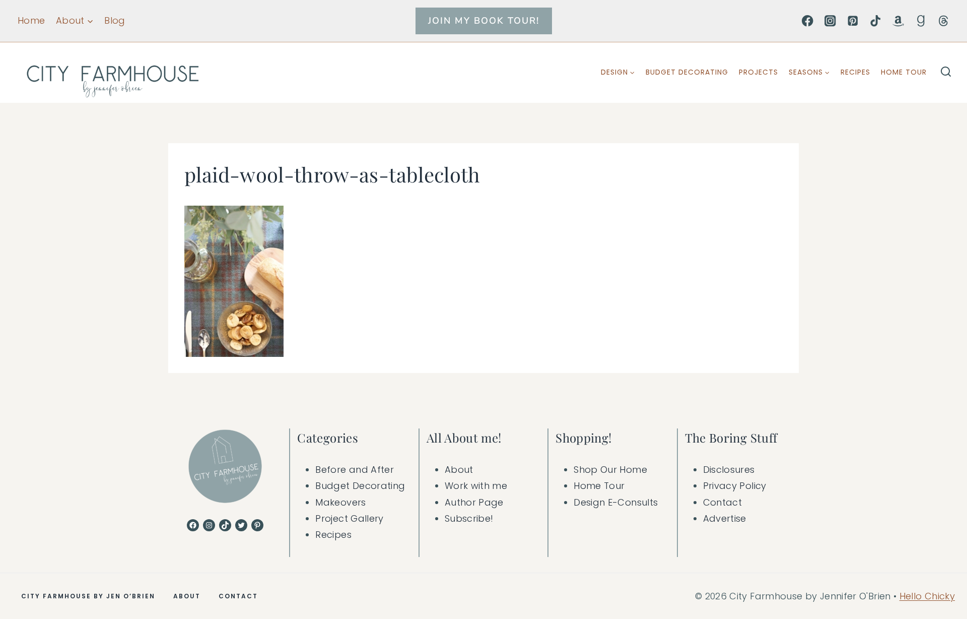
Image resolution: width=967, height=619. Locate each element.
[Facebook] (807, 21)
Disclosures (729, 469)
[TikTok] (875, 21)
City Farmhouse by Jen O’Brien (88, 596)
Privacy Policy (735, 485)
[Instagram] (830, 21)
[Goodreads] (921, 21)
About (459, 469)
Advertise (724, 518)
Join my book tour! (483, 21)
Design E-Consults (616, 502)
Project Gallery (349, 518)
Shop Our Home (610, 469)
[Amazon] (898, 21)
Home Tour (904, 72)
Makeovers (340, 502)
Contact (722, 502)
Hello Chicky (927, 596)
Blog (114, 20)
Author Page (474, 502)
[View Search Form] (946, 73)
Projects (758, 72)
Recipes (855, 72)
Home (31, 20)
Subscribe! (469, 518)
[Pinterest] (853, 21)
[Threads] (943, 21)
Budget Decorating (687, 72)
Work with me (476, 485)
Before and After (354, 469)
